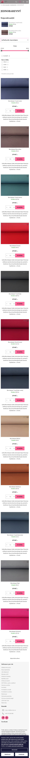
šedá (5, 67)
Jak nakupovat (5, 672)
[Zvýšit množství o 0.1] (14, 111)
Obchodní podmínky (6, 696)
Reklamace (4, 694)
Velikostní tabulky (5, 676)
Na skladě (7, 56)
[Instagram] (6, 717)
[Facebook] (3, 717)
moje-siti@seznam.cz (10, 710)
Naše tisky (4, 703)
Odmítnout (7, 754)
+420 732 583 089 (9, 713)
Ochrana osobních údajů (7, 698)
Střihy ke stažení (5, 681)
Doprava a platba (5, 685)
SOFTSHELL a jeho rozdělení (8, 683)
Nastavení (14, 750)
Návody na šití (4, 674)
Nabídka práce (5, 678)
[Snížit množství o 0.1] (7, 111)
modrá (6, 64)
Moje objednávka (5, 670)
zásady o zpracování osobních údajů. (15, 746)
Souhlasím (21, 754)
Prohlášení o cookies (6, 692)
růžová (6, 62)
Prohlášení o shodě (6, 689)
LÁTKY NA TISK (5, 700)
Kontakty (3, 687)
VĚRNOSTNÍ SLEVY (6, 667)
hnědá (6, 69)
